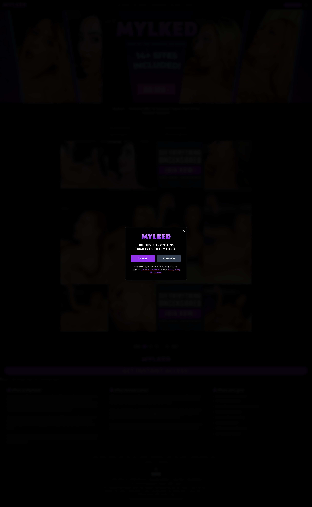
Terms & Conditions (151, 269)
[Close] (183, 230)
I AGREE (143, 258)
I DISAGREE (169, 258)
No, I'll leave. (156, 272)
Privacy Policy (174, 269)
